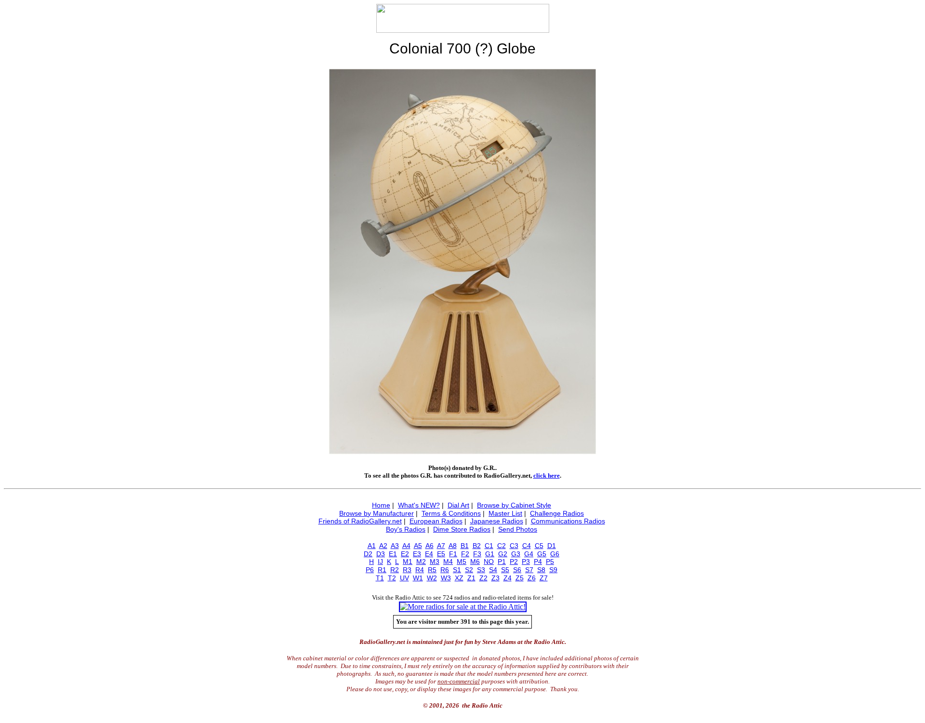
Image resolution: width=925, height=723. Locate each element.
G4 (528, 554)
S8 (541, 570)
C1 (489, 545)
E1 (393, 554)
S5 (505, 570)
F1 (453, 554)
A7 (441, 545)
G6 (554, 554)
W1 (418, 578)
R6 (444, 570)
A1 (372, 545)
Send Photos (517, 529)
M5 (461, 561)
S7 (529, 570)
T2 (392, 578)
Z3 (495, 578)
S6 (517, 570)
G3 (515, 554)
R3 (407, 570)
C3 (514, 545)
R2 (394, 570)
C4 (526, 545)
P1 (502, 561)
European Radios (436, 521)
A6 (429, 545)
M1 (407, 561)
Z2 (483, 578)
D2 (368, 554)
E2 (405, 554)
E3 (417, 554)
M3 (434, 561)
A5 (418, 545)
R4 (419, 570)
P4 (538, 561)
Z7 (544, 578)
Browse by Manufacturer (376, 513)
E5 (441, 554)
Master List (505, 513)
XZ (459, 578)
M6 (475, 561)
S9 (553, 570)
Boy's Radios (405, 529)
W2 (432, 578)
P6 (370, 570)
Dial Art (458, 505)
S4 (493, 570)
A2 (383, 545)
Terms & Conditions (451, 513)
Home (381, 505)
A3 (395, 545)
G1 (489, 554)
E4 (429, 554)
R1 (382, 570)
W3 (446, 578)
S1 (457, 570)
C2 (501, 545)
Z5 (519, 578)
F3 (477, 554)
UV (404, 578)
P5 (550, 561)
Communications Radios (568, 521)
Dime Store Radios (461, 529)
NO (489, 561)
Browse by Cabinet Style (514, 505)
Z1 (471, 578)
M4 (448, 561)
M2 (421, 561)
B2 (477, 545)
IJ (380, 561)
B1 (465, 545)
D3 (380, 554)
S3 (481, 570)
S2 (469, 570)
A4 (406, 545)
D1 (551, 545)
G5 (541, 554)
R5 (432, 570)
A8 (453, 545)
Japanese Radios (496, 521)
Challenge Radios (557, 513)
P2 (514, 561)
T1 (380, 578)
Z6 (532, 578)
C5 (539, 545)
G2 (502, 554)
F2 (465, 554)
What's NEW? (419, 505)
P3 (526, 561)
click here (546, 475)
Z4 (507, 578)
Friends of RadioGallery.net (360, 521)
